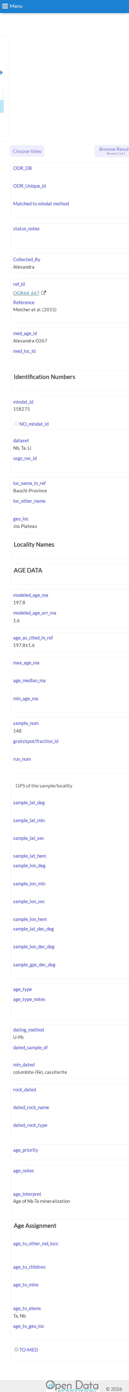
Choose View (27, 151)
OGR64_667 (26, 293)
